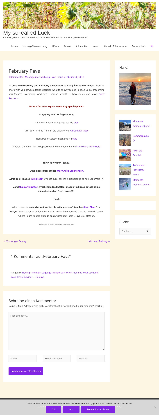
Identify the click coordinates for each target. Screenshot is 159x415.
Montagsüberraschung (35, 46)
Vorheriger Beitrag (15, 241)
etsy (76, 122)
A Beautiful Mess (79, 130)
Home (14, 46)
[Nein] (155, 407)
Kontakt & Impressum (115, 46)
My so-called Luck (26, 32)
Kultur (96, 46)
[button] (152, 46)
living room (37, 178)
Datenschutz (139, 46)
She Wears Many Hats (88, 146)
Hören (55, 46)
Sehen (67, 46)
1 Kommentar (16, 76)
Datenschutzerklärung (98, 409)
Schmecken (81, 46)
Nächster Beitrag (99, 241)
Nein (71, 409)
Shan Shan (89, 207)
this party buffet (28, 186)
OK (53, 409)
